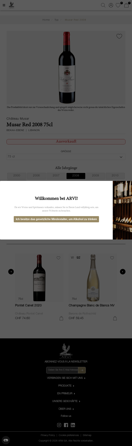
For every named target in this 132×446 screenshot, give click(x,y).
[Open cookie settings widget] (6, 440)
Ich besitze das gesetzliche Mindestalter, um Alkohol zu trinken (56, 219)
